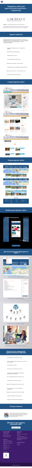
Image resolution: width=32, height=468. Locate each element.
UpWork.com (18, 444)
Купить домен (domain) (6, 447)
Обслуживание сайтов (6, 445)
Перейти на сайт (16, 245)
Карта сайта (18, 435)
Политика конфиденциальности (21, 436)
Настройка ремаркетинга (6, 436)
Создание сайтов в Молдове (7, 440)
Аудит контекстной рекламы (7, 435)
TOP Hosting (5, 446)
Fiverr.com (18, 443)
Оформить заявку (16, 427)
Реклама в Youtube (6, 434)
